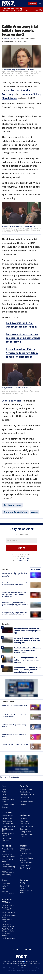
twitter (17, 949)
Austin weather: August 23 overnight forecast (14, 706)
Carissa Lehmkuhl (9, 39)
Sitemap (5, 807)
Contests (23, 804)
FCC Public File (7, 869)
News (4, 786)
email (30, 949)
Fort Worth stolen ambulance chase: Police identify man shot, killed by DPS (27, 640)
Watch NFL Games (8, 905)
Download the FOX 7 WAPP (26, 854)
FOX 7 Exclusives (25, 814)
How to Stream (7, 816)
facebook (13, 949)
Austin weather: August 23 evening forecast (14, 725)
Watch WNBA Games (6, 934)
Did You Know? (25, 868)
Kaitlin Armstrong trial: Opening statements (18, 226)
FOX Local (7, 812)
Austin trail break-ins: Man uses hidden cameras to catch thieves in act (27, 650)
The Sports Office (8, 824)
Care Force (24, 829)
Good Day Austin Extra (8, 830)
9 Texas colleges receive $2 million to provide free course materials (26, 660)
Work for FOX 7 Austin (7, 860)
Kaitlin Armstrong (30, 39)
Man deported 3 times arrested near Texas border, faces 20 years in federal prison (27, 669)
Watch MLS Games (8, 938)
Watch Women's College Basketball (8, 930)
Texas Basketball (8, 894)
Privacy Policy (24, 558)
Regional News (24, 881)
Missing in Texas (26, 832)
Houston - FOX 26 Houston (26, 891)
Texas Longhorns (8, 883)
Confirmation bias (11, 400)
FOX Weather (24, 865)
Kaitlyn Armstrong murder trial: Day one (17, 388)
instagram (21, 949)
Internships (6, 864)
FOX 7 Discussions (26, 834)
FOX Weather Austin (9, 826)
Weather (24, 845)
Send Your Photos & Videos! (26, 859)
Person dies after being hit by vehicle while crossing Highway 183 (27, 630)
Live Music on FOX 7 (26, 798)
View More (35, 569)
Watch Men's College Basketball (8, 925)
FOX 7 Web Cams (26, 863)
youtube (25, 949)
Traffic (4, 792)
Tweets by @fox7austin (9, 777)
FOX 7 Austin (20, 39)
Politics (4, 797)
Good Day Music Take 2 (8, 834)
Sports (5, 880)
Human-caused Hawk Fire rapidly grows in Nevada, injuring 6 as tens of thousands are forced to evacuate (15, 604)
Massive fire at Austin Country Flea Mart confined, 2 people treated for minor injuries (14, 594)
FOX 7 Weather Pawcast (25, 850)
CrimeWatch (24, 818)
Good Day (24, 786)
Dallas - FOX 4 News (25, 887)
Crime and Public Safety (15, 512)
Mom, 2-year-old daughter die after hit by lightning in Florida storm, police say (14, 574)
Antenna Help (6, 874)
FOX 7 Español (7, 821)
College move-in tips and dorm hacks (15, 744)
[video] (35, 707)
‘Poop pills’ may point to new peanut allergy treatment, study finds (14, 584)
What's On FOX (7, 849)
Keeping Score (25, 792)
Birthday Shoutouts (27, 789)
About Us (6, 845)
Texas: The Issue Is (26, 826)
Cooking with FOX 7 (27, 794)
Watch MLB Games (9, 912)
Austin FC (5, 886)
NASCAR (5, 891)
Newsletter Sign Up (8, 854)
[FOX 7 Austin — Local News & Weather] (8, 3)
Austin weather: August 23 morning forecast (14, 735)
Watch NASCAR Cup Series (9, 916)
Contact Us (6, 851)
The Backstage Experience (7, 839)
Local (4, 789)
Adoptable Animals (26, 802)
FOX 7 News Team (8, 857)
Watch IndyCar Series (7, 921)
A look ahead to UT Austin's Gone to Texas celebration (14, 716)
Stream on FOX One (7, 900)
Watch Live (32, 3)
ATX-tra (22, 837)
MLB (3, 889)
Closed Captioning (8, 867)
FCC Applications (8, 872)
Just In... (6, 569)
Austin (34, 512)
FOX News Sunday (8, 804)
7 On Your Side (25, 821)
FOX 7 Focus (24, 824)
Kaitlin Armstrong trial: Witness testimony (18, 70)
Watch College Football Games (7, 909)
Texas (4, 794)
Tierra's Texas (7, 818)
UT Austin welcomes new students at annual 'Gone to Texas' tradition (14, 613)
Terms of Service (23, 560)
